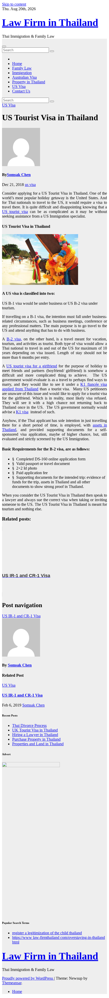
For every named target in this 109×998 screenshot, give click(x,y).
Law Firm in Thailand (50, 22)
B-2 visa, (14, 339)
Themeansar (11, 983)
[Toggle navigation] (4, 46)
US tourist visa (15, 211)
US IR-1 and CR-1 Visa (21, 616)
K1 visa (22, 412)
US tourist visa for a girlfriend (31, 366)
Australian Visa (24, 77)
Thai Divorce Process (29, 725)
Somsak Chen (19, 174)
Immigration (22, 73)
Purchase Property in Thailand (36, 739)
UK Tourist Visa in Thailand (35, 730)
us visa (30, 184)
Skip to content (14, 4)
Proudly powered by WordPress (28, 978)
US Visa (19, 86)
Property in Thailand (28, 82)
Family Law (22, 68)
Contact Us (21, 91)
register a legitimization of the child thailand (47, 933)
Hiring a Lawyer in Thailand (35, 735)
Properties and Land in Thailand (38, 744)
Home (17, 63)
